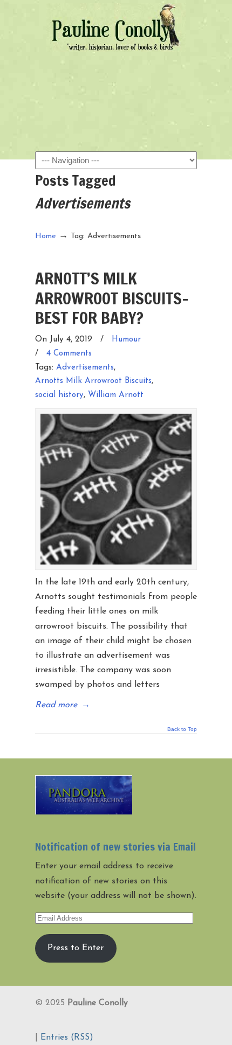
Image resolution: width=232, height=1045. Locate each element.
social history (59, 395)
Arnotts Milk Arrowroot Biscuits (93, 381)
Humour (126, 340)
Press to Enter (75, 948)
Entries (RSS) (66, 1037)
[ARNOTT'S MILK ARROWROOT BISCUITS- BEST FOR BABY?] (116, 489)
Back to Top (182, 729)
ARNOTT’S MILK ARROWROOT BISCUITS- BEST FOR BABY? (112, 298)
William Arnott (116, 395)
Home (45, 236)
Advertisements (85, 368)
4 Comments (69, 354)
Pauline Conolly (116, 27)
